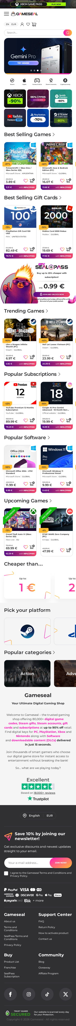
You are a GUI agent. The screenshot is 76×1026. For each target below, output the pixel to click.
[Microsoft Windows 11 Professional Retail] (57, 456)
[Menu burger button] (6, 13)
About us (9, 921)
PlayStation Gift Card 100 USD (18, 232)
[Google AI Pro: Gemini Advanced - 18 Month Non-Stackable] (57, 393)
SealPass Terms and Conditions (16, 938)
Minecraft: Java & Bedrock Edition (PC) (55, 169)
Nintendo (23, 736)
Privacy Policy (18, 875)
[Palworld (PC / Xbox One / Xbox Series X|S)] (20, 153)
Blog (41, 961)
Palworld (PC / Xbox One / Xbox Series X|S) (18, 169)
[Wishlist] (28, 24)
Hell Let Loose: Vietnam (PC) (56, 344)
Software (53, 736)
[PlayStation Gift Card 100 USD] (20, 216)
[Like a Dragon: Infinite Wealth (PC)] (20, 330)
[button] (34, 24)
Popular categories (27, 652)
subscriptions (29, 727)
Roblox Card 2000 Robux (54, 231)
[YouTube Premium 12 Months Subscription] (20, 393)
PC (36, 732)
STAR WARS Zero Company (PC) (55, 535)
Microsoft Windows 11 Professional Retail (52, 472)
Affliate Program (49, 973)
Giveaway (44, 967)
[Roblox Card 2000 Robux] (57, 216)
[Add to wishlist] (26, 181)
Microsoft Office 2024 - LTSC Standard (19, 472)
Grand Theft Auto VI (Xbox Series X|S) (18, 535)
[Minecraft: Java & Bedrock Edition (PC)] (57, 153)
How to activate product (54, 933)
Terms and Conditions (53, 872)
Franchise (10, 967)
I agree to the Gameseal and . (41, 874)
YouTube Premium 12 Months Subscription (20, 408)
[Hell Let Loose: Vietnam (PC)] (57, 330)
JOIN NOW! (61, 862)
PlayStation (47, 732)
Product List (11, 961)
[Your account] (22, 24)
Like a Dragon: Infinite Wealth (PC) (16, 345)
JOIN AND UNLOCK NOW (53, 294)
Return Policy (47, 927)
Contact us (45, 938)
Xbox (61, 732)
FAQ (41, 921)
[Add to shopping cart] (32, 180)
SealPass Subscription (11, 975)
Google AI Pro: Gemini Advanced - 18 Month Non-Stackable (55, 408)
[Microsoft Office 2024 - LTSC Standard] (20, 456)
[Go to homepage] (24, 14)
